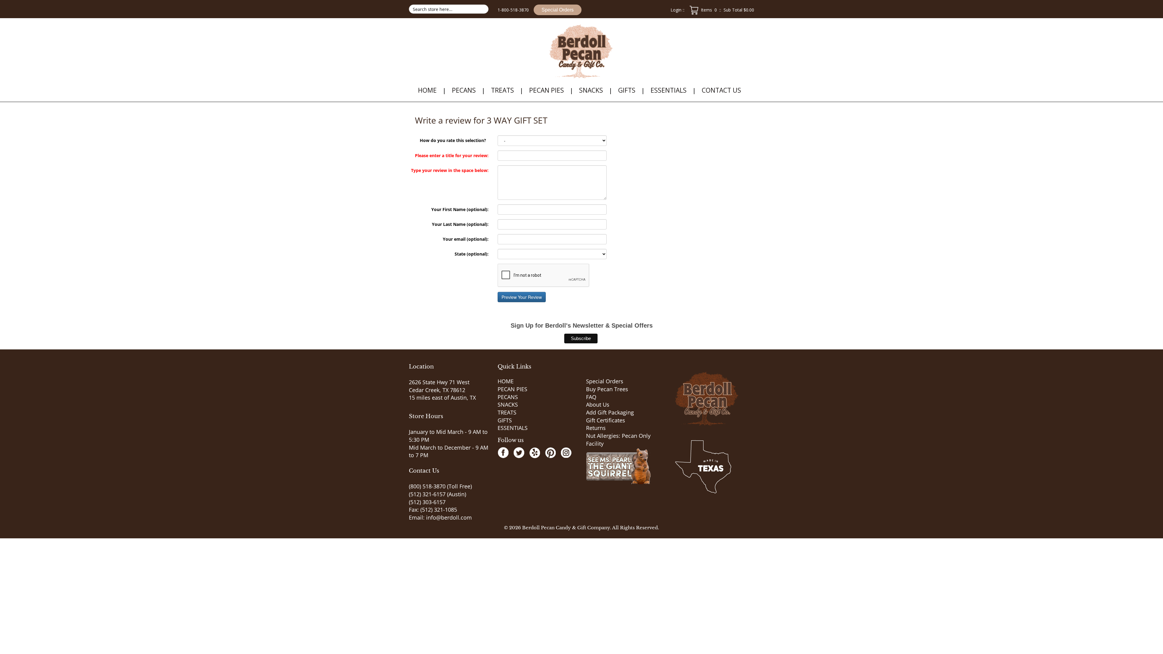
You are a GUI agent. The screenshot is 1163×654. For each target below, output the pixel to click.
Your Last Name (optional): (460, 224)
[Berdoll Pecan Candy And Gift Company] (581, 51)
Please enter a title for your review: (452, 155)
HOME (427, 90)
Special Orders (558, 9)
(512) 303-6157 (427, 502)
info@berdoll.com (449, 517)
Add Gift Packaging (610, 412)
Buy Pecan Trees (607, 389)
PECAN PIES (546, 90)
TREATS (502, 90)
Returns (596, 427)
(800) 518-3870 (427, 486)
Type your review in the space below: (450, 170)
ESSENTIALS (669, 90)
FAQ (591, 397)
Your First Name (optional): (460, 209)
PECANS (464, 90)
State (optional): (472, 254)
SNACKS (591, 90)
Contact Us (721, 90)
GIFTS (626, 90)
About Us (597, 404)
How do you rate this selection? (454, 140)
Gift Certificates (605, 420)
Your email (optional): (466, 239)
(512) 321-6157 (427, 494)
